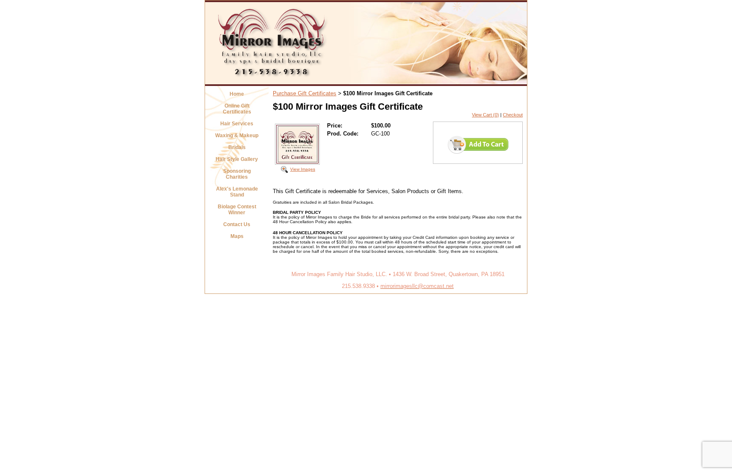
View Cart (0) (485, 114)
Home (237, 94)
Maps (237, 236)
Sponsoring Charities (237, 174)
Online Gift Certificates (237, 109)
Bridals (237, 147)
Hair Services (236, 124)
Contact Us (236, 224)
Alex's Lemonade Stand (237, 192)
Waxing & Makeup (236, 135)
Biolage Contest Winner (237, 210)
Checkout (513, 114)
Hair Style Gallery (237, 159)
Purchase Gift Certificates (304, 93)
